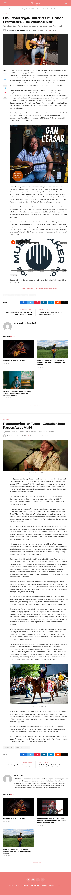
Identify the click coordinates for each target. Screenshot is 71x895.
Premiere (32, 295)
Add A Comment (35, 405)
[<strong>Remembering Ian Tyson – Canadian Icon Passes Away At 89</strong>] (35, 455)
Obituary (26, 747)
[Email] (5, 97)
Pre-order (39, 288)
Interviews (35, 885)
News (18, 885)
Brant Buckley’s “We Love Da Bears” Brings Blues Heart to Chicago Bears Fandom (51, 363)
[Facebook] (5, 75)
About (59, 885)
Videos (51, 885)
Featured (6, 13)
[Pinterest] (5, 92)
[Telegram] (5, 88)
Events (44, 885)
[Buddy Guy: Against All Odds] (18, 349)
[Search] (66, 3)
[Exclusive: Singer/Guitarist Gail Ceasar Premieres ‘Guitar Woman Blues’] (35, 49)
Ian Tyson (19, 747)
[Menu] (5, 3)
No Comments (43, 30)
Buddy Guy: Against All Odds (14, 361)
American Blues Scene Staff (17, 30)
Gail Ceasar (23, 295)
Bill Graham (12, 436)
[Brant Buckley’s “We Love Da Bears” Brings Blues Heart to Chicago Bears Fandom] (52, 349)
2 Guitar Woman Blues (11, 295)
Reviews (25, 885)
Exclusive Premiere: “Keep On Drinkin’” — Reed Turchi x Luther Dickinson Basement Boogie (18, 393)
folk (12, 747)
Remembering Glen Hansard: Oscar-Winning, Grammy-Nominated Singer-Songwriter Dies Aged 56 (51, 821)
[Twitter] (5, 79)
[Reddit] (5, 84)
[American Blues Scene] (35, 3)
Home (11, 885)
